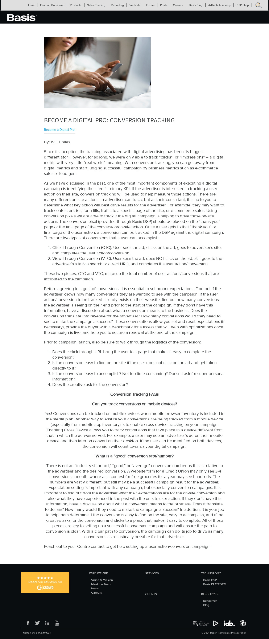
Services (152, 573)
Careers (96, 592)
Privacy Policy (238, 632)
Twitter (37, 621)
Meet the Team (101, 584)
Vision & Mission (102, 580)
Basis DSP (210, 580)
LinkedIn (47, 621)
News (95, 588)
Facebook (28, 621)
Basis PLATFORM (214, 584)
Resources (209, 594)
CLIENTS (151, 594)
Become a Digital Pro (59, 130)
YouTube (57, 621)
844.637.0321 (43, 632)
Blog (206, 605)
